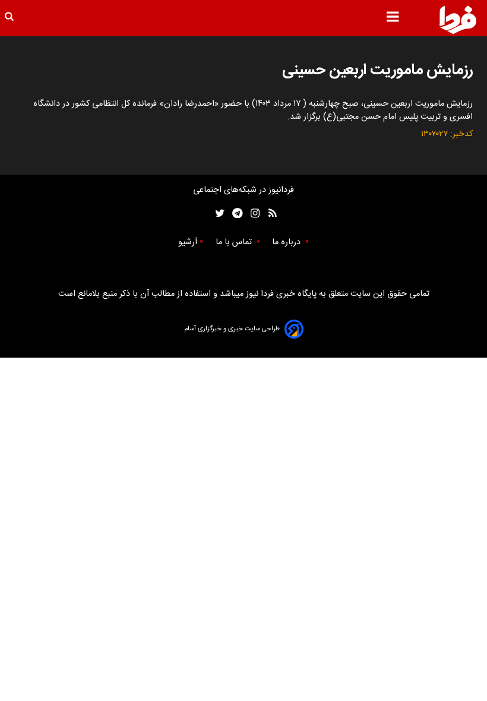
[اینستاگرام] (252, 214)
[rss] (269, 214)
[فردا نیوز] (458, 19)
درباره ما (287, 242)
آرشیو (187, 242)
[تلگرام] (233, 214)
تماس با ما (235, 242)
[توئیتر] (217, 214)
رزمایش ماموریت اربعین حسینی (377, 70)
